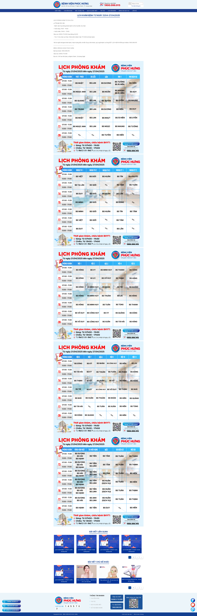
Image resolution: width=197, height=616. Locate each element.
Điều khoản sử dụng (139, 614)
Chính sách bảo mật (127, 614)
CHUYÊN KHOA (95, 598)
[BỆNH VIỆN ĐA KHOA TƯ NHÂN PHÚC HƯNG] (56, 4)
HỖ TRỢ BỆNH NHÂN (96, 608)
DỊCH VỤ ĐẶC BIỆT (96, 604)
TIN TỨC (93, 601)
